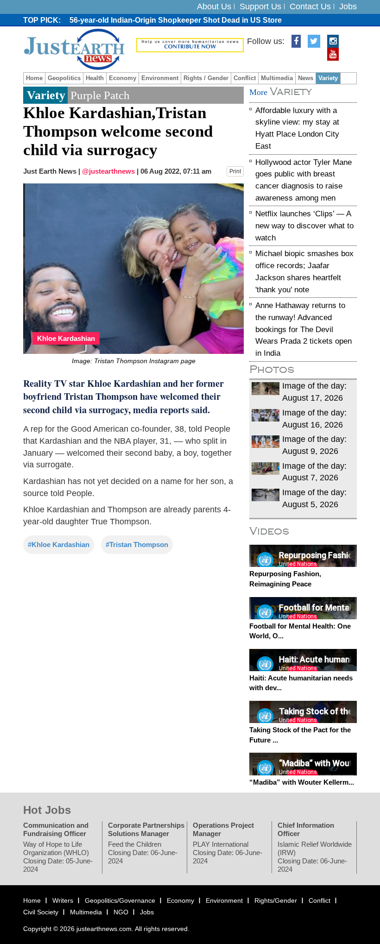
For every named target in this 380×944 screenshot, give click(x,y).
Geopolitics (64, 78)
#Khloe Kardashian (58, 544)
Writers (62, 900)
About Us (214, 6)
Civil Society (40, 912)
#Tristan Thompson (137, 544)
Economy (122, 78)
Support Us (260, 6)
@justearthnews (108, 171)
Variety (328, 78)
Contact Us (310, 6)
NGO (121, 912)
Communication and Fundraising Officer (56, 829)
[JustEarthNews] (74, 48)
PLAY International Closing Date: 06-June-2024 (227, 852)
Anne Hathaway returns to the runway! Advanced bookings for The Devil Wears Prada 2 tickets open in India (303, 329)
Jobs (348, 6)
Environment (159, 78)
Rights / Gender (206, 78)
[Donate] (190, 44)
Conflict (245, 78)
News (305, 78)
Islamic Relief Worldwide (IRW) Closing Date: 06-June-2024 (315, 856)
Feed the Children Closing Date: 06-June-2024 (142, 852)
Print (235, 171)
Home (34, 78)
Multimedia (277, 78)
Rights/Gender (275, 900)
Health (95, 78)
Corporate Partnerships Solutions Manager (146, 829)
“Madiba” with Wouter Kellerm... (301, 782)
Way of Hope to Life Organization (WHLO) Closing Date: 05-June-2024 (58, 856)
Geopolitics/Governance (120, 900)
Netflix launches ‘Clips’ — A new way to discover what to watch (304, 225)
